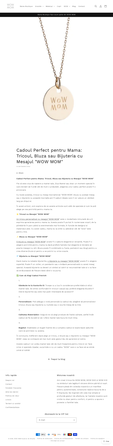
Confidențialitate (12, 407)
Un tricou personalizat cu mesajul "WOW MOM (37, 219)
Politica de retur (12, 396)
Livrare (8, 400)
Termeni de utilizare (81, 438)
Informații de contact (58, 440)
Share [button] (21, 173)
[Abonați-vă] (73, 420)
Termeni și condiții (13, 403)
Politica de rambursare (44, 438)
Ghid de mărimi (12, 392)
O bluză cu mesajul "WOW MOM (30, 242)
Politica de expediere (98, 438)
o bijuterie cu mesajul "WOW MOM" (64, 261)
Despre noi (10, 380)
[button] (39, 6)
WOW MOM (17, 438)
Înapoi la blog (58, 359)
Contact (9, 384)
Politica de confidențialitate (63, 438)
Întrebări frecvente (13, 388)
